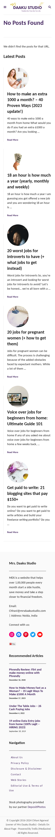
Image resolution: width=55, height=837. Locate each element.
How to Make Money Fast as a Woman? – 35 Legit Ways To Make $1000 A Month (27, 691)
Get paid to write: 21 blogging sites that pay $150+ (27, 494)
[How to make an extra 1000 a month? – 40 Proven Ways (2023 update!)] (18, 78)
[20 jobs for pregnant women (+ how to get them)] (18, 316)
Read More (12, 140)
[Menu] (5, 7)
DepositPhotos (37, 807)
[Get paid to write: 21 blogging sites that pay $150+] (18, 472)
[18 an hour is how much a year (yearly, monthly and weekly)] (18, 159)
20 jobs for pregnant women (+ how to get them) (26, 338)
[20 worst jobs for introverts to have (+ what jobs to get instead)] (18, 235)
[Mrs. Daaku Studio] (27, 7)
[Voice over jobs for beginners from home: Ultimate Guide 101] (18, 396)
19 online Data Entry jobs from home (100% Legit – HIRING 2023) (24, 724)
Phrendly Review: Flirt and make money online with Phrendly (25, 673)
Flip (13, 644)
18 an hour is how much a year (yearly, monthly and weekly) (29, 181)
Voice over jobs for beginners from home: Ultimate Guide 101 (27, 418)
